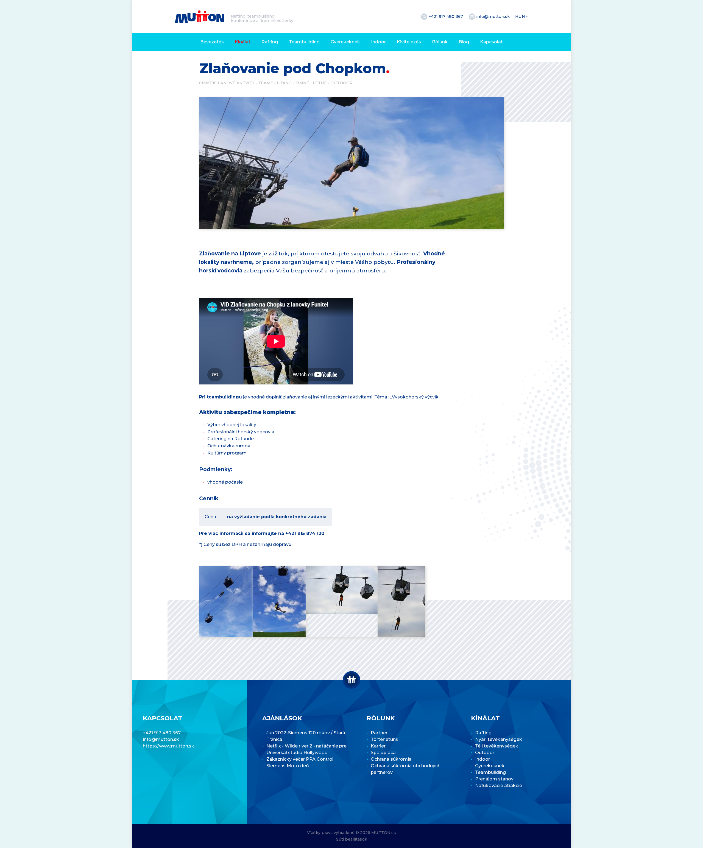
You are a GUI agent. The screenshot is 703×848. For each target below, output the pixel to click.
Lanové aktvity (236, 82)
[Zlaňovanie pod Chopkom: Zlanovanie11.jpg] (279, 601)
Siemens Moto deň (287, 765)
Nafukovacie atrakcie (498, 785)
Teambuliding (275, 82)
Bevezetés (212, 41)
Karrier (378, 746)
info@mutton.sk (493, 16)
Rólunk (440, 41)
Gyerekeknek (345, 41)
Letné (320, 82)
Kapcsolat (491, 41)
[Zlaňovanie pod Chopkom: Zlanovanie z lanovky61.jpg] (401, 601)
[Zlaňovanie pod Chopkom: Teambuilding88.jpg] (226, 601)
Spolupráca (383, 752)
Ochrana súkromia (391, 759)
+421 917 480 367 (446, 16)
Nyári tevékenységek (498, 739)
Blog (464, 41)
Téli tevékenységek (496, 746)
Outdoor (341, 82)
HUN (520, 16)
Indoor (378, 41)
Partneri (380, 732)
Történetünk (384, 739)
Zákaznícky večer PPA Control (299, 759)
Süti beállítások (351, 839)
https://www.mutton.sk (168, 746)
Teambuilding (304, 41)
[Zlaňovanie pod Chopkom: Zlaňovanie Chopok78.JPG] (342, 590)
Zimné (302, 82)
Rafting (269, 41)
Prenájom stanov (494, 779)
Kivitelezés (409, 41)
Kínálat (242, 41)
